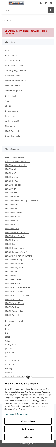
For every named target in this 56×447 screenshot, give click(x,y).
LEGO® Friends (12, 228)
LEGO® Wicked (12, 315)
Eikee (7, 337)
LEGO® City (10, 188)
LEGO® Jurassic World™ (16, 252)
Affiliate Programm (13, 90)
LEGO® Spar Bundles (14, 291)
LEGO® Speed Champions (17, 295)
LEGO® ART (10, 173)
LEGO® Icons (11, 244)
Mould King (10, 364)
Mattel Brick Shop (13, 360)
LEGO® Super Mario (14, 303)
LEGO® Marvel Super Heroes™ (19, 259)
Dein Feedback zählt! (14, 65)
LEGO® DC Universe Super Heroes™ (21, 200)
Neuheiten (10, 126)
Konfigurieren (28, 429)
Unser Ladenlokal (13, 75)
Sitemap (9, 106)
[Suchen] (51, 10)
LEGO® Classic (11, 192)
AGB (7, 101)
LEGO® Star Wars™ (14, 299)
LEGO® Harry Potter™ (15, 236)
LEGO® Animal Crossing (16, 165)
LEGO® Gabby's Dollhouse (17, 232)
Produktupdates (12, 85)
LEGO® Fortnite (12, 224)
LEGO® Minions (12, 271)
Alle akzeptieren (28, 421)
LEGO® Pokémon (13, 283)
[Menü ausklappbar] (3, 1)
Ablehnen (28, 437)
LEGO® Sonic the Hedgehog (17, 287)
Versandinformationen (15, 80)
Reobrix (8, 372)
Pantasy (8, 368)
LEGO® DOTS (11, 208)
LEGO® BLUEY (11, 181)
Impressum (9, 414)
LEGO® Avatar (11, 177)
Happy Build (10, 344)
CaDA (7, 325)
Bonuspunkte (11, 55)
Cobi (7, 329)
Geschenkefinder (13, 60)
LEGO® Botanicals (13, 185)
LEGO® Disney (11, 204)
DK (6, 333)
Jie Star (8, 348)
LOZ (7, 356)
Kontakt (8, 50)
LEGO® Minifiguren (14, 267)
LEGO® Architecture (14, 169)
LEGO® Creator (12, 196)
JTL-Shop (32, 443)
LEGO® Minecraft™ (14, 263)
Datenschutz (22, 414)
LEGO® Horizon (12, 240)
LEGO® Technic (12, 307)
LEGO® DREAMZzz (13, 212)
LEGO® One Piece (13, 279)
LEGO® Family (11, 220)
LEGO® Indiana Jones (15, 248)
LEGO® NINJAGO (12, 275)
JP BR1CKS (9, 352)
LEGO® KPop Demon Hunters (18, 255)
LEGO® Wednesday (14, 311)
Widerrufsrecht (12, 121)
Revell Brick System (14, 376)
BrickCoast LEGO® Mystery (17, 161)
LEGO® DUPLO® (12, 216)
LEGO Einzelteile (12, 131)
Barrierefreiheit (12, 111)
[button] (40, 3)
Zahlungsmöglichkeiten (15, 70)
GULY (7, 340)
